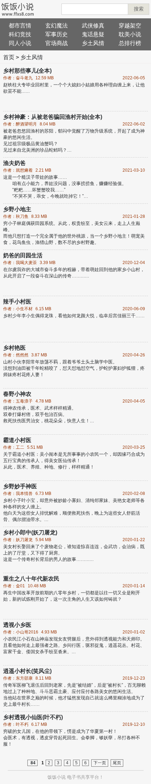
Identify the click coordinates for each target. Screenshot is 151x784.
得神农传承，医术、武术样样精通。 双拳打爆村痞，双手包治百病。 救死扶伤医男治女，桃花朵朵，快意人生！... (48, 414)
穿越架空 (130, 26)
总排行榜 (130, 43)
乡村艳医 (14, 348)
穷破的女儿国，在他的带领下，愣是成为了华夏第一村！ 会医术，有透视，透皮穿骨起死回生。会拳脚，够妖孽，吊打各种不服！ (71, 738)
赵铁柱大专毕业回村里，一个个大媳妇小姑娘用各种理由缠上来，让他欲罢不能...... (74, 88)
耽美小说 (130, 34)
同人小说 (20, 43)
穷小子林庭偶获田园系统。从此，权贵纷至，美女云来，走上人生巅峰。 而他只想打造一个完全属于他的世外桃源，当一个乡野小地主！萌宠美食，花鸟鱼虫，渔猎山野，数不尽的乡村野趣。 (74, 233)
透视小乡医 (17, 625)
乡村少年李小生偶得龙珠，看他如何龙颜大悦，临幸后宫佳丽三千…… (74, 315)
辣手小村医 (17, 302)
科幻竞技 (20, 34)
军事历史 (56, 34)
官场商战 (56, 43)
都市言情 (20, 26)
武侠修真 (93, 26)
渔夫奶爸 (14, 163)
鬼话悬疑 (93, 34)
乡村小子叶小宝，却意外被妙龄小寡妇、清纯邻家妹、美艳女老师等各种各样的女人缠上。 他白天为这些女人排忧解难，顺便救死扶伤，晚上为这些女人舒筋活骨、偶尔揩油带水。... (74, 510)
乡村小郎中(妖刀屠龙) (30, 532)
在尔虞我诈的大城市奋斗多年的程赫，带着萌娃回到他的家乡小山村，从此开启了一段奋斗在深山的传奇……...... (74, 272)
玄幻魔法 (56, 26)
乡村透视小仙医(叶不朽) (33, 717)
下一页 (99, 762)
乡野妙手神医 (20, 486)
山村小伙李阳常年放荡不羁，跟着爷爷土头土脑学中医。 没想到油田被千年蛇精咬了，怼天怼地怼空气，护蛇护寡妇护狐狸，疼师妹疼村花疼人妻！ (74, 368)
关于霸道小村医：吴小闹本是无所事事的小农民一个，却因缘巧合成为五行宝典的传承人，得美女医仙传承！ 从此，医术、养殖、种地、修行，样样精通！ (74, 461)
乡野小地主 (17, 209)
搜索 (139, 9)
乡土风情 (93, 43)
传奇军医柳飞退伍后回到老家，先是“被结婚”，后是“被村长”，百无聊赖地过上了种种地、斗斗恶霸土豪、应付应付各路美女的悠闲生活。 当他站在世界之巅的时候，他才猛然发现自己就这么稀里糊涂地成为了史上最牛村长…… (74, 694)
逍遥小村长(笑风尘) (27, 671)
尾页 (117, 762)
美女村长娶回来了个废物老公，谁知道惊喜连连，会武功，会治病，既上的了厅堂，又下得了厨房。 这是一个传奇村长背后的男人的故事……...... (74, 553)
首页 (8, 57)
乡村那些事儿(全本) (27, 71)
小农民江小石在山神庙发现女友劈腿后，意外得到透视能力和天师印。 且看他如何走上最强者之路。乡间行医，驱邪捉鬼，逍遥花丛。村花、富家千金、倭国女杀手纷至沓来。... (74, 645)
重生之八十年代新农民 (31, 579)
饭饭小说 (56, 777)
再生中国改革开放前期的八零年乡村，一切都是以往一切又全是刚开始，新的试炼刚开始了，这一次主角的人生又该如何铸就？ (71, 596)
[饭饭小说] (17, 9)
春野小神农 (17, 394)
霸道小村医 (17, 440)
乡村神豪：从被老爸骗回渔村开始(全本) (52, 117)
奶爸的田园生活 (22, 255)
